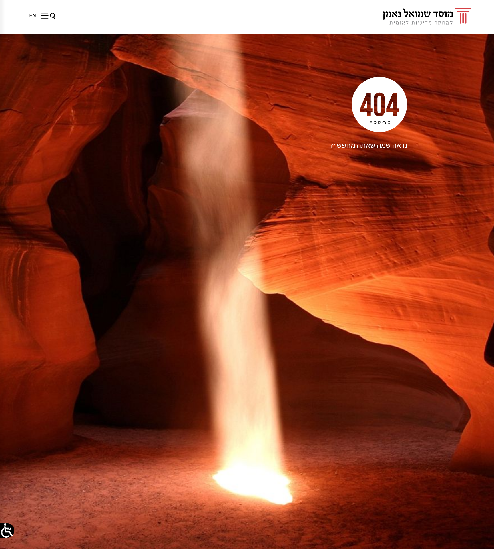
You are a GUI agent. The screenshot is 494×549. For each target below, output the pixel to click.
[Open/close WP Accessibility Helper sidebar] (7, 530)
